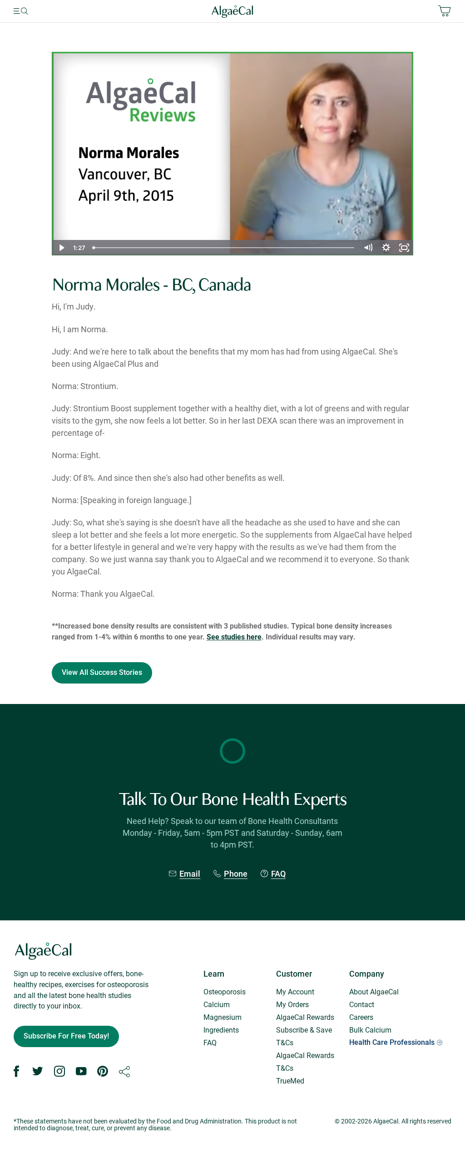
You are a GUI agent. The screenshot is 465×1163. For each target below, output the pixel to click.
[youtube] (81, 1071)
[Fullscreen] (404, 247)
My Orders (292, 1004)
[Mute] (368, 247)
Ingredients (221, 1029)
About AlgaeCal (374, 991)
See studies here (234, 636)
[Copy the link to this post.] (124, 1071)
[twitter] (37, 1071)
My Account (295, 991)
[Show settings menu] (386, 247)
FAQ (278, 873)
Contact (361, 1004)
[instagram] (59, 1071)
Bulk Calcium (370, 1029)
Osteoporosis (224, 991)
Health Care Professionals (392, 1042)
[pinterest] (102, 1071)
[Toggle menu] (33, 11)
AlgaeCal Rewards (305, 1017)
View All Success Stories (102, 672)
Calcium (216, 1004)
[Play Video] (61, 247)
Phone (235, 873)
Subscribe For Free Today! (66, 1036)
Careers (361, 1017)
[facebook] (16, 1071)
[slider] (224, 247)
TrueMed (290, 1080)
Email (189, 873)
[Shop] (378, 11)
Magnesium (222, 1017)
